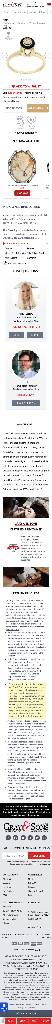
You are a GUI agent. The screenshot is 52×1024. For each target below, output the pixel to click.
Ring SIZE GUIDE (17, 263)
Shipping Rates (9, 919)
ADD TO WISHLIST (28, 86)
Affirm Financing (10, 915)
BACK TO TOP (28, 1013)
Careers (6, 883)
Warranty (7, 906)
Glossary (7, 923)
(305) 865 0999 (35, 919)
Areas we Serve (35, 927)
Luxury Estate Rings (37, 12)
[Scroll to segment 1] (21, 79)
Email (34, 334)
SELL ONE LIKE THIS (38, 107)
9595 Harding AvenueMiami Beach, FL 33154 (38, 913)
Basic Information (16, 243)
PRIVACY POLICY (6, 936)
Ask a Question (26, 403)
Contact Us (34, 902)
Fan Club (7, 887)
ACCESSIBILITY (21, 934)
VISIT (22, 1021)
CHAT (46, 1020)
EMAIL (11, 1021)
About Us (7, 879)
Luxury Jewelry (18, 12)
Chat (17, 334)
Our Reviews (8, 891)
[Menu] (47, 4)
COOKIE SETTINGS (46, 936)
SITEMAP (35, 934)
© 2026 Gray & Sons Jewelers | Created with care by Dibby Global (26, 1006)
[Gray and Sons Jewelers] (13, 4)
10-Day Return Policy (12, 910)
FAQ (5, 895)
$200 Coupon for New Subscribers (26, 848)
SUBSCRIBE (39, 855)
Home (6, 12)
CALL (34, 1021)
